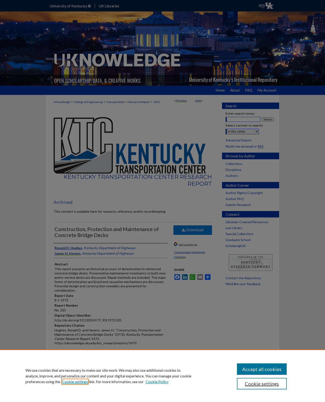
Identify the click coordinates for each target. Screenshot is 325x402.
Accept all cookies (261, 369)
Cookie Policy (157, 381)
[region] (162, 376)
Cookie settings (75, 381)
